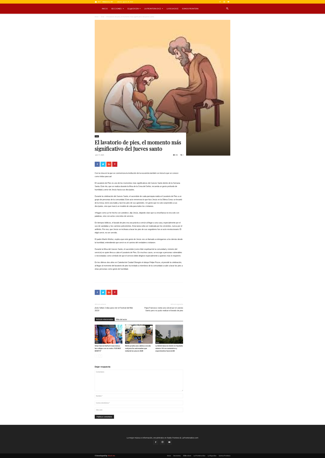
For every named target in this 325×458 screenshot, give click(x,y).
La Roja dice (172, 8)
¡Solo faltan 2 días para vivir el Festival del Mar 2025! (114, 309)
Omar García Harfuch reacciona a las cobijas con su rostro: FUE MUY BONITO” (108, 348)
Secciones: (116, 8)
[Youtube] (228, 2)
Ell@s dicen (133, 8)
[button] (227, 9)
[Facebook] (220, 2)
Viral (102, 17)
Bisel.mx (111, 456)
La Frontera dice (152, 8)
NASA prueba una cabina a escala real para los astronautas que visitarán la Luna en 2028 (138, 348)
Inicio (105, 8)
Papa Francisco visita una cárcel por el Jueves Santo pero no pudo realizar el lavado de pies (163, 309)
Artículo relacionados (104, 319)
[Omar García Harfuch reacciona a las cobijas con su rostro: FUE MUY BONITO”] (108, 334)
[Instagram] (224, 2)
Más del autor (121, 319)
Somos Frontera (190, 8)
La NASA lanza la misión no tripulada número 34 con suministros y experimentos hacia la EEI (169, 348)
